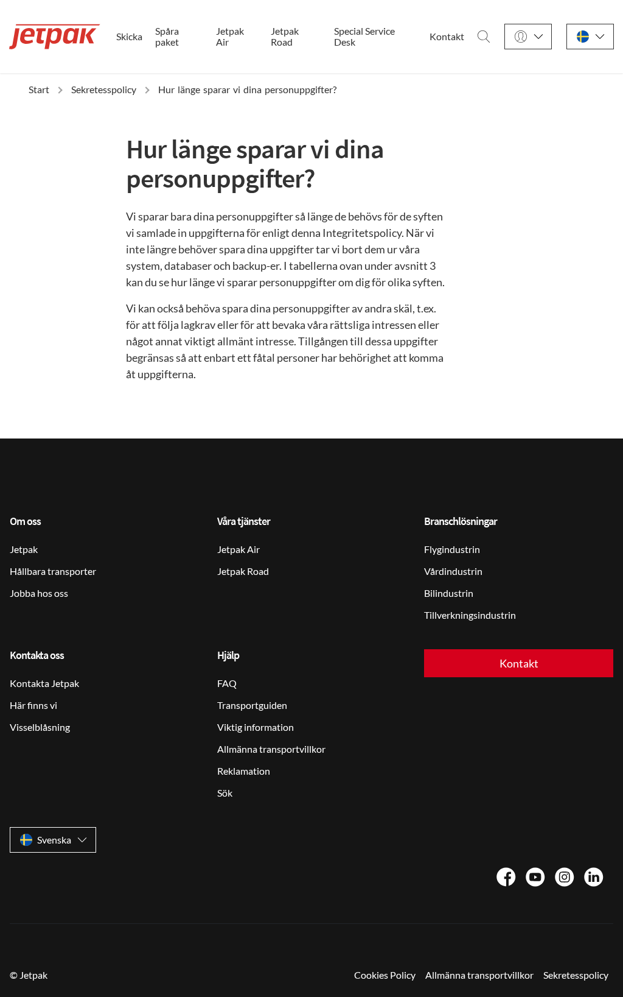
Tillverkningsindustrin (470, 615)
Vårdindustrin (453, 571)
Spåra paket (167, 37)
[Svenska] (590, 37)
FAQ (227, 683)
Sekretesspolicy (575, 975)
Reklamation (243, 771)
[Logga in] (528, 37)
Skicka (129, 36)
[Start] (54, 36)
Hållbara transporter (53, 571)
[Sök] (484, 36)
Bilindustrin (448, 593)
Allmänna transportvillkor (271, 749)
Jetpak (24, 549)
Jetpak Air (230, 37)
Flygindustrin (452, 549)
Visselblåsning (40, 727)
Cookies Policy (385, 975)
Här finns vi (33, 705)
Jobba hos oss (39, 593)
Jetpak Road (285, 37)
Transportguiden (252, 705)
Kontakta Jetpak (44, 683)
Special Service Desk (364, 37)
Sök (224, 792)
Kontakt (447, 36)
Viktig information (255, 727)
